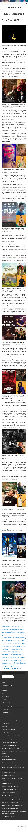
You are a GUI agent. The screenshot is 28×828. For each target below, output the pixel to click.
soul (10, 665)
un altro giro (21, 666)
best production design (9, 634)
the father (24, 665)
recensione (4, 663)
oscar (23, 658)
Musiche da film (5, 702)
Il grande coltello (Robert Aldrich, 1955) (10, 735)
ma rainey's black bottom (6, 646)
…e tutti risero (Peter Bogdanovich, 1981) (11, 799)
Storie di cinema (5, 712)
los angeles (23, 645)
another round (20, 626)
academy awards (14, 626)
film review (16, 640)
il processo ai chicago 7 (13, 643)
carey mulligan (16, 635)
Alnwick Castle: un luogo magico (9, 739)
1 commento (19, 668)
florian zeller (21, 640)
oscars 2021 (11, 660)
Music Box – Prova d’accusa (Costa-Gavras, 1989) (12, 805)
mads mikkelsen (15, 646)
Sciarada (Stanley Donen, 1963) (8, 772)
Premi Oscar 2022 (5, 732)
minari (10, 657)
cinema (17, 637)
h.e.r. (16, 641)
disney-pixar (18, 638)
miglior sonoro (22, 655)
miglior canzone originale (13, 649)
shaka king (7, 665)
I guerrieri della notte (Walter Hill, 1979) (10, 775)
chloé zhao (14, 637)
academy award (7, 626)
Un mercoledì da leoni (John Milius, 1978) (10, 745)
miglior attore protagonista (14, 648)
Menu (26, 3)
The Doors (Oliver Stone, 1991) (8, 816)
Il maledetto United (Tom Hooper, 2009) (10, 786)
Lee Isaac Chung (17, 645)
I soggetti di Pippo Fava (7, 783)
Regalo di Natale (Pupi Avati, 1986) (9, 720)
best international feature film (18, 631)
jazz (18, 643)
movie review (17, 657)
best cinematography (14, 629)
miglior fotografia (10, 652)
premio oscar (11, 662)
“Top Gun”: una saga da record (8, 729)
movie (13, 657)
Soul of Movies (14, 7)
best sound (16, 634)
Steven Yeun (19, 665)
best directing (21, 629)
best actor (10, 628)
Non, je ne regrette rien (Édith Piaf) (9, 789)
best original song (20, 632)
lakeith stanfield (10, 645)
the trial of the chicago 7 (6, 666)
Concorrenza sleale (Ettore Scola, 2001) (10, 748)
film (13, 640)
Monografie (4, 699)
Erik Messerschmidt (8, 640)
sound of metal (14, 665)
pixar (19, 660)
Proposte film (5, 709)
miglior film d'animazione (12, 651)
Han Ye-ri (19, 641)
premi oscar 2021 (5, 662)
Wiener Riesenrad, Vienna (7, 795)
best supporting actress (8, 635)
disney (14, 638)
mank (19, 646)
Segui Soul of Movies (7, 677)
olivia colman (19, 658)
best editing (9, 631)
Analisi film (4, 693)
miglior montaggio (18, 652)
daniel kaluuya (22, 637)
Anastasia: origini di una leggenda (9, 759)
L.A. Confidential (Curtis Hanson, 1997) (10, 792)
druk (21, 638)
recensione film (9, 663)
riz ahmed (22, 663)
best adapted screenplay (17, 628)
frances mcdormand (5, 641)
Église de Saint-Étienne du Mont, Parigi (10, 808)
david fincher (9, 638)
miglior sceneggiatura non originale (11, 654)
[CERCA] (23, 3)
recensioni (15, 663)
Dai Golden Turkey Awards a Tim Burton (10, 802)
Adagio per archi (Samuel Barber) (9, 762)
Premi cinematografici (10, 624)
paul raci (16, 660)
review (18, 663)
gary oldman (12, 641)
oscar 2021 (4, 660)
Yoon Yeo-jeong (13, 668)
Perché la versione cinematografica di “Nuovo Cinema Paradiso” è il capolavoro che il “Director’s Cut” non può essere (13, 767)
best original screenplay (12, 632)
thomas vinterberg (15, 666)
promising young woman (19, 662)
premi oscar (22, 660)
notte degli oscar (13, 658)
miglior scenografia (15, 655)
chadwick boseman (7, 637)
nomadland (7, 658)
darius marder (4, 638)
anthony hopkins (5, 628)
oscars (7, 660)
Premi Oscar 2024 (5, 723)
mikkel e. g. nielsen (5, 657)
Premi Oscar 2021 (10, 20)
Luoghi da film (5, 696)
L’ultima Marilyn (5, 726)
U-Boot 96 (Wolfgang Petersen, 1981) (10, 742)
